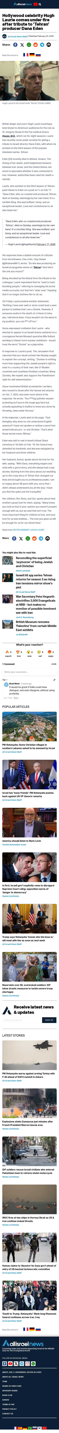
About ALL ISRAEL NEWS (13, 1377)
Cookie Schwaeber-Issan (14, 844)
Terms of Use (8, 1404)
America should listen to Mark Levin (21, 840)
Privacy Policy (9, 1409)
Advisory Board (10, 1391)
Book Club (7, 1395)
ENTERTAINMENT (22, 530)
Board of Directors (11, 1386)
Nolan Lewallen (23, 570)
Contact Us (7, 1414)
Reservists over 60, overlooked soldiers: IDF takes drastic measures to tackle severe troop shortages (27, 988)
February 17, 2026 (45, 244)
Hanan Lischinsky (10, 896)
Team (4, 1381)
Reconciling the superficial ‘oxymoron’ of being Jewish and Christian (34, 562)
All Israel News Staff (17, 36)
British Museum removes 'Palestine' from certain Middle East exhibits (36, 626)
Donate (5, 1400)
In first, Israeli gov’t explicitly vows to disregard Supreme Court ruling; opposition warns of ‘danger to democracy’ (28, 889)
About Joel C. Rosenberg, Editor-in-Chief (22, 1372)
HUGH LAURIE (37, 530)
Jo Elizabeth (22, 634)
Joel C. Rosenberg (25, 617)
